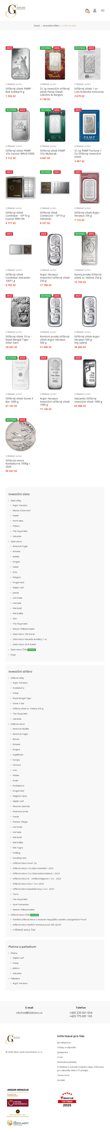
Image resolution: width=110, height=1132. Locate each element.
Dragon (16, 561)
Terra (15, 894)
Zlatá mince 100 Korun (24, 634)
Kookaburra (18, 687)
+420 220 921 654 (80, 1013)
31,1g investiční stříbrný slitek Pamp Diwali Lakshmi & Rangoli (55, 91)
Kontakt (61, 1080)
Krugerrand (18, 582)
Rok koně (17, 608)
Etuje (13, 654)
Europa (16, 759)
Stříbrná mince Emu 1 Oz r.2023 (28, 883)
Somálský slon (19, 857)
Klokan (16, 775)
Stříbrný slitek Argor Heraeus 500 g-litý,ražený (87, 339)
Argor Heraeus (20, 505)
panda (16, 592)
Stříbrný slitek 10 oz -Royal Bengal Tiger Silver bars (19, 339)
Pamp (15, 693)
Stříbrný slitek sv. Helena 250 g (28, 708)
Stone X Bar (18, 703)
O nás (60, 1057)
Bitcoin (16, 739)
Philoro (16, 525)
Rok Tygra (18, 847)
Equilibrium (18, 754)
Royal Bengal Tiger (22, 698)
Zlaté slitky (16, 500)
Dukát (15, 566)
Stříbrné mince (18, 724)
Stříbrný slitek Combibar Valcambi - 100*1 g (19, 277)
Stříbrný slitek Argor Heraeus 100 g (87, 214)
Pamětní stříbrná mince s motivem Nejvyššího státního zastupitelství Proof (49, 919)
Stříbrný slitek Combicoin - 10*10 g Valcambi (52, 215)
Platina (14, 953)
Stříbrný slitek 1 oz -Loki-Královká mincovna (89, 90)
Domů (37, 25)
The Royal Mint (20, 531)
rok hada (17, 603)
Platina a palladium (22, 947)
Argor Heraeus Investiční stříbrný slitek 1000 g (55, 401)
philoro (16, 968)
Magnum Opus (20, 795)
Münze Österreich (22, 510)
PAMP (16, 515)
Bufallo (16, 556)
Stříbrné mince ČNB (24, 914)
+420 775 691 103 (80, 1016)
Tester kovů (63, 1075)
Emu (15, 572)
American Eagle (20, 546)
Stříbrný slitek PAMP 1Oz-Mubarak (52, 152)
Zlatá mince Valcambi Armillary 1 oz (30, 639)
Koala (15, 780)
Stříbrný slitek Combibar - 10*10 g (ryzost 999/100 (18, 215)
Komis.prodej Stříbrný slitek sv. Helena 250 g (87, 276)
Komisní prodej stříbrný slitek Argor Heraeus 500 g (54, 339)
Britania (16, 551)
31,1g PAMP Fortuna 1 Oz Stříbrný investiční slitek (87, 153)
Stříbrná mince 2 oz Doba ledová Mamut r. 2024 (36, 873)
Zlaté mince (16, 541)
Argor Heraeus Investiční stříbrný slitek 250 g (55, 277)
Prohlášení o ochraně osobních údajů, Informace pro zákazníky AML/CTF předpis (80, 1068)
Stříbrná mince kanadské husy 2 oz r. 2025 (33, 888)
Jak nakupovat (64, 1042)
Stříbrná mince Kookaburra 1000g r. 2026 (18, 463)
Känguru (17, 577)
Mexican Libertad (21, 806)
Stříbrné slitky (14, 84)
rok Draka (17, 597)
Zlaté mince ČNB (23, 649)
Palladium (15, 978)
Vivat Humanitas (21, 904)
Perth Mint (18, 520)
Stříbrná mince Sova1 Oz (25, 863)
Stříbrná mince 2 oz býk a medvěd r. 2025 (33, 868)
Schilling (16, 852)
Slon (15, 618)
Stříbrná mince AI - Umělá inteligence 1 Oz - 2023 (37, 878)
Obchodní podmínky (66, 1062)
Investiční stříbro (51, 25)
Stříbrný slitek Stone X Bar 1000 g (19, 400)
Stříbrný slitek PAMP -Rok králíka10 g (19, 90)
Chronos (17, 764)
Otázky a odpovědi (66, 1047)
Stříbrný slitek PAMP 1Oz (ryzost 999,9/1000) (20, 152)
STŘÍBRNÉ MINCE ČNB (24, 929)
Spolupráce (62, 1052)
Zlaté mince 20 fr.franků (24, 644)
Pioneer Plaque (20, 821)
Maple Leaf (18, 587)
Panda (16, 816)
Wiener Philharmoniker (24, 628)
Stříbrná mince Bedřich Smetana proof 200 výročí (37, 924)
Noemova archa (20, 811)
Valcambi (17, 536)
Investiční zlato (19, 494)
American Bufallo (21, 728)
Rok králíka (18, 613)
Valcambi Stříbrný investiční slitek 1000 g (88, 400)
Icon (15, 770)
